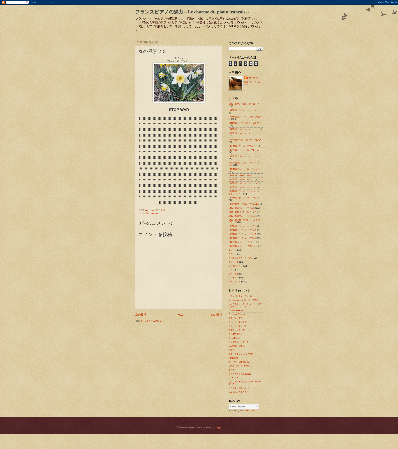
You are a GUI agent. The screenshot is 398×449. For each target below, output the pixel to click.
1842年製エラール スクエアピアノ (245, 110)
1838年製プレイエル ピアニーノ (244, 104)
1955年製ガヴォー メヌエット (243, 246)
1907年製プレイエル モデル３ (243, 183)
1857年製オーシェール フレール (244, 150)
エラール (233, 250)
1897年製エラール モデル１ (242, 175)
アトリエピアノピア (238, 326)
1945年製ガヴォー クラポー (242, 242)
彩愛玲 (232, 350)
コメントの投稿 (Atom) (151, 321)
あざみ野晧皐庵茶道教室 (240, 374)
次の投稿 (140, 314)
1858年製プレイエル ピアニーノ (244, 156)
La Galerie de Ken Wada (239, 366)
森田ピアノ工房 (236, 318)
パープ (232, 270)
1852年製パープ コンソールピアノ (245, 140)
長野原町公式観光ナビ (239, 388)
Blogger (218, 427)
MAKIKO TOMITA (237, 346)
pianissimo (233, 358)
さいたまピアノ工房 (238, 322)
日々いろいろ (152, 213)
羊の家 (232, 370)
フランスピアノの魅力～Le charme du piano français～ (192, 11)
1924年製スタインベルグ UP (242, 212)
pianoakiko (252, 78)
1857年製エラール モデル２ (242, 146)
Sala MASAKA (235, 334)
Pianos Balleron (236, 310)
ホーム (179, 314)
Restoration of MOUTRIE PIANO (243, 300)
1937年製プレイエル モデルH (243, 238)
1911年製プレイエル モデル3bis (244, 204)
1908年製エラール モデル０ (242, 187)
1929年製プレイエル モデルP (243, 234)
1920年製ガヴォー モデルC (242, 208)
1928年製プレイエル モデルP (243, 230)
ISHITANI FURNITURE (239, 362)
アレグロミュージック (239, 342)
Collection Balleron (237, 314)
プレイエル (234, 277)
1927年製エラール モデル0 (241, 226)
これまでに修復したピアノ (241, 258)
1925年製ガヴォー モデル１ (242, 216)
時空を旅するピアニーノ (240, 330)
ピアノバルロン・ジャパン (241, 296)
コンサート (234, 262)
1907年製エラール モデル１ (242, 179)
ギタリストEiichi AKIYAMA (241, 354)
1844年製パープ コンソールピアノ (245, 123)
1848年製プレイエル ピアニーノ (244, 129)
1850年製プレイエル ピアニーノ (244, 133)
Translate (250, 410)
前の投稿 (216, 314)
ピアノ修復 (234, 274)
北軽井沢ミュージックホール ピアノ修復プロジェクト (245, 305)
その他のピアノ (236, 266)
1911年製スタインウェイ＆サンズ (244, 197)
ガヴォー (233, 254)
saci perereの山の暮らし (240, 392)
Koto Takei (233, 377)
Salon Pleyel (234, 338)
